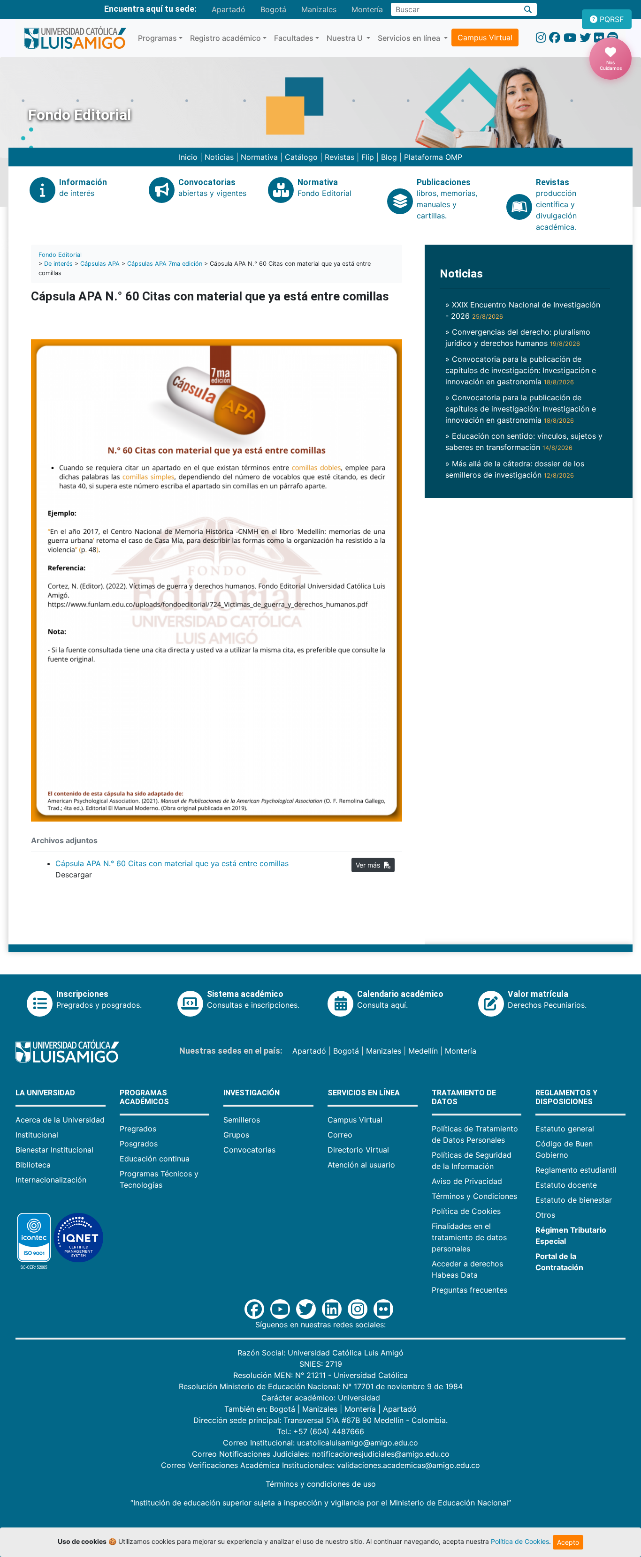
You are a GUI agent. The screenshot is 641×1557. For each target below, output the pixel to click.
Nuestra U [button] (346, 38)
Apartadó (228, 9)
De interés (58, 263)
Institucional (36, 1134)
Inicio (188, 157)
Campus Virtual (485, 37)
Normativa (259, 157)
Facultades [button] (293, 38)
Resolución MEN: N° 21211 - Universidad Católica (320, 1375)
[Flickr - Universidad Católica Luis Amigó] (599, 38)
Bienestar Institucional (54, 1149)
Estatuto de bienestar (573, 1200)
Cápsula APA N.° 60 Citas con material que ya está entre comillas (172, 863)
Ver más (370, 865)
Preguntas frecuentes (469, 1290)
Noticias (219, 157)
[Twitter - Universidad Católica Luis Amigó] (585, 38)
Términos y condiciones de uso (321, 1484)
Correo (340, 1134)
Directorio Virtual (358, 1149)
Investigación (251, 1092)
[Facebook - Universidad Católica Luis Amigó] (554, 38)
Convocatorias (249, 1149)
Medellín (423, 1050)
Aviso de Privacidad (467, 1181)
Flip (367, 157)
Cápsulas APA (100, 263)
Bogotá (273, 9)
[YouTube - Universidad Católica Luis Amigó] (570, 38)
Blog (389, 157)
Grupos (236, 1134)
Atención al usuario (361, 1164)
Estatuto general (564, 1128)
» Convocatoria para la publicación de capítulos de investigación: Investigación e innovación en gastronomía (520, 370)
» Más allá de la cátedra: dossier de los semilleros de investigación (514, 469)
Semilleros (241, 1119)
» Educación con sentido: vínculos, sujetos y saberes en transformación (524, 441)
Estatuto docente (566, 1185)
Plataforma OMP (433, 157)
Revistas (339, 157)
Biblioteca (33, 1164)
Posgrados (139, 1143)
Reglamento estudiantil (576, 1170)
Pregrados (138, 1128)
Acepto (568, 1542)
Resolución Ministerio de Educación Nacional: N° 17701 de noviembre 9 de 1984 (321, 1386)
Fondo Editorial (60, 254)
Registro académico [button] (225, 38)
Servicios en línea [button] (410, 38)
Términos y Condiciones (474, 1196)
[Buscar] (528, 9)
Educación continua (155, 1158)
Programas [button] (157, 38)
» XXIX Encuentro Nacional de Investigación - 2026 (522, 310)
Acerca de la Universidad (60, 1119)
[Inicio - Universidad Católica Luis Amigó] (75, 37)
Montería (367, 9)
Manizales (318, 9)
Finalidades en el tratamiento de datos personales (469, 1237)
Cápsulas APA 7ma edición (164, 263)
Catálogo (301, 157)
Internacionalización (50, 1179)
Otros (545, 1215)
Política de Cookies (466, 1211)
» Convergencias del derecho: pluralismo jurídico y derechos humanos (517, 337)
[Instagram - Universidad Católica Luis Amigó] (541, 38)
